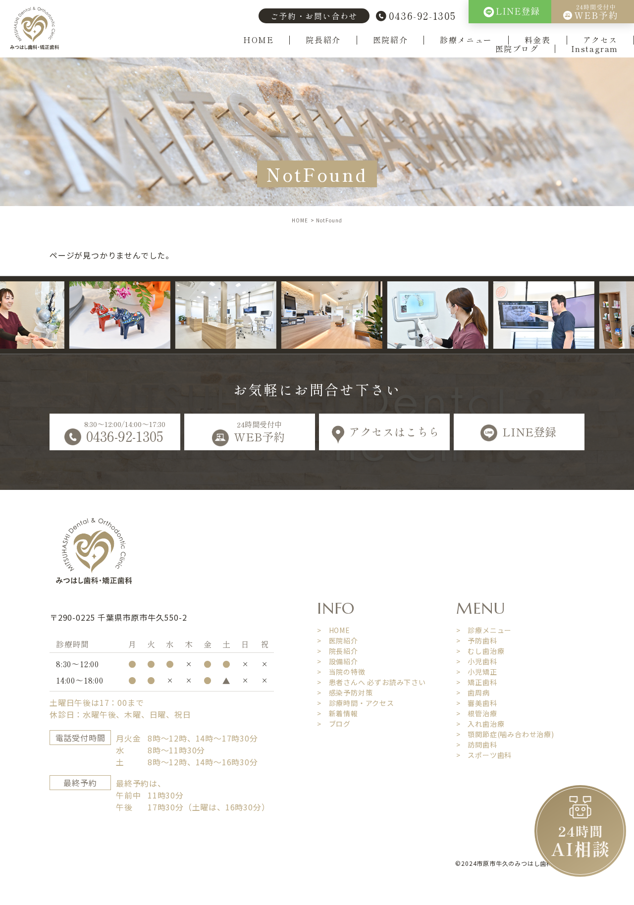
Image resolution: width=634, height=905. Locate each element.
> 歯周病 (473, 692)
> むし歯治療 (480, 651)
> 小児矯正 (476, 672)
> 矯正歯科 (476, 682)
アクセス (600, 40)
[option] (94, 315)
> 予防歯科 (476, 640)
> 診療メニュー (484, 630)
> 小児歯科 (476, 661)
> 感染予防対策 (344, 692)
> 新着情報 (337, 713)
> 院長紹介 (337, 651)
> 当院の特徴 (341, 672)
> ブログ (334, 724)
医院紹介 (390, 40)
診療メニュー (466, 40)
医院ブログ (517, 49)
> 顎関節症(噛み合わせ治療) (505, 734)
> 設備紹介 (337, 661)
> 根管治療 (476, 713)
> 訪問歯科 (476, 744)
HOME (258, 40)
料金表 (538, 40)
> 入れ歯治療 (480, 724)
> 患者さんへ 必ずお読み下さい (371, 682)
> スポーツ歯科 (484, 755)
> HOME (333, 630)
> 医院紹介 (337, 640)
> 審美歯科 (476, 703)
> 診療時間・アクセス (355, 703)
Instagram (594, 49)
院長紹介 (323, 40)
